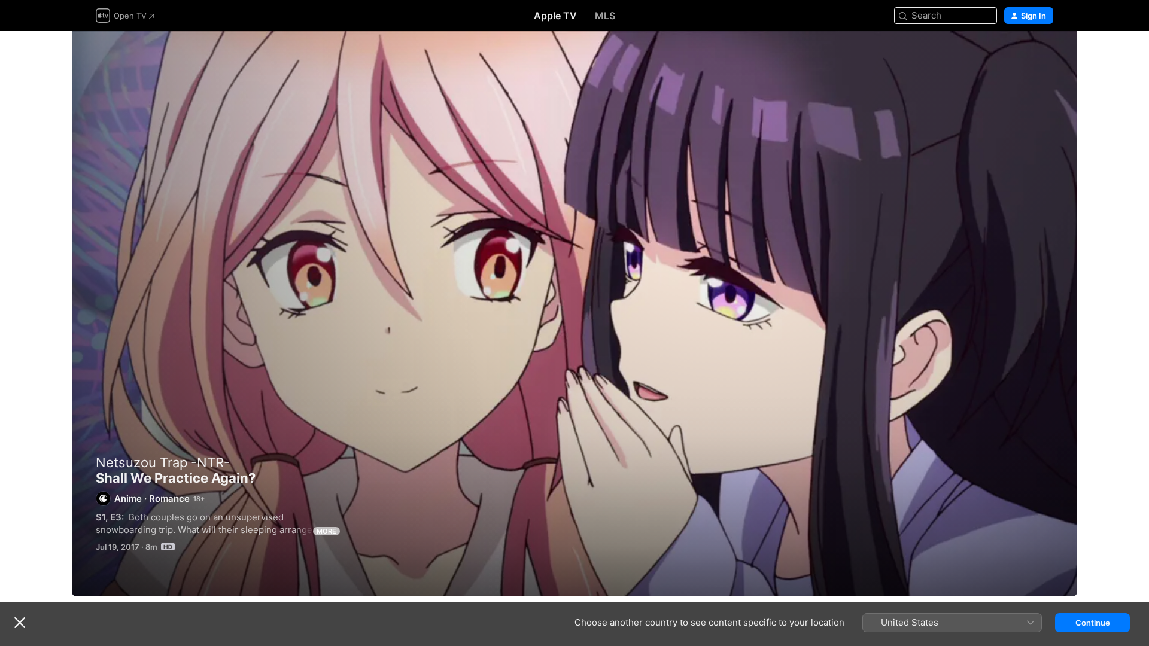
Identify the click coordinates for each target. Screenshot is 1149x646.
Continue (1092, 622)
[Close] (19, 622)
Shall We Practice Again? (574, 313)
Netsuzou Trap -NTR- (163, 462)
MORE (326, 531)
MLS (605, 16)
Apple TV (555, 16)
